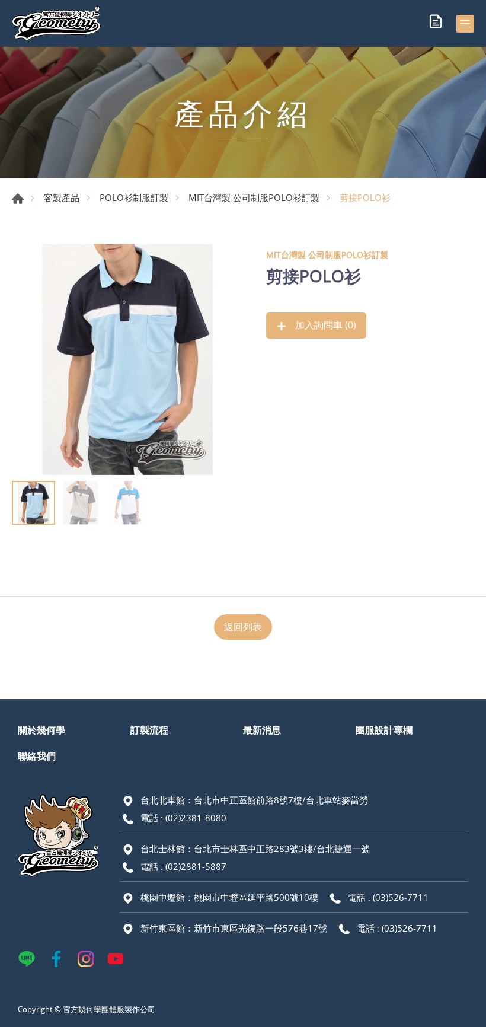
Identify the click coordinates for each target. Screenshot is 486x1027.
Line (27, 959)
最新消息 (262, 729)
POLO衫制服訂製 (134, 197)
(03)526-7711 (401, 897)
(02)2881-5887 (195, 866)
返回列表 (243, 626)
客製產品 (61, 197)
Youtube (115, 959)
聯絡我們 (37, 756)
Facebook (56, 959)
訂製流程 (149, 729)
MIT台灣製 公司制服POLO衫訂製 (253, 197)
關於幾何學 (41, 729)
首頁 (18, 199)
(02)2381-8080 (195, 818)
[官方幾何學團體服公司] (56, 23)
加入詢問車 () (324, 324)
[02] (127, 359)
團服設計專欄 (384, 729)
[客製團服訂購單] (435, 24)
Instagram (86, 959)
